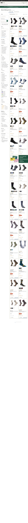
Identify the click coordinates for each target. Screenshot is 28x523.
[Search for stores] (7, 21)
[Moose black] (22, 288)
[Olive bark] (22, 209)
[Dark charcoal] (10, 209)
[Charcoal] (15, 26)
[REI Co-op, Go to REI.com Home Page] (2, 2)
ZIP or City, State (3, 19)
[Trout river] (19, 288)
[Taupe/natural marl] (19, 26)
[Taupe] (14, 46)
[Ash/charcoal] (10, 66)
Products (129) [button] (11, 11)
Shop (4, 2)
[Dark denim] (23, 209)
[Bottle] (19, 268)
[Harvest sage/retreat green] (10, 249)
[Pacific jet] (13, 209)
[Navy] (20, 146)
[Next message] (24, 6)
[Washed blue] (10, 86)
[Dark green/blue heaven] (13, 308)
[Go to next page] (21, 322)
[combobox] (14, 4)
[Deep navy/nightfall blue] (22, 172)
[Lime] (11, 191)
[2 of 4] (22, 248)
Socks (4, 8)
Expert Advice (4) (16, 11)
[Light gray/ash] (20, 26)
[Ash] (12, 126)
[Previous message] (2, 6)
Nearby (7, 19)
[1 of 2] (22, 171)
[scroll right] (17, 26)
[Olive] (13, 26)
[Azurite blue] (12, 249)
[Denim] (16, 26)
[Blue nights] (20, 191)
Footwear (2, 8)
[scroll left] (10, 26)
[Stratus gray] (19, 191)
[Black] (11, 26)
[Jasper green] (13, 86)
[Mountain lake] (13, 146)
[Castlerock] (12, 86)
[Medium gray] (10, 172)
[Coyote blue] (19, 209)
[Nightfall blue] (19, 46)
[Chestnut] (13, 172)
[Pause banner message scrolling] (25, 6)
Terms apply (21, 160)
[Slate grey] (12, 209)
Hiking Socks (6, 8)
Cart (25, 2)
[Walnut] (14, 106)
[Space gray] (13, 46)
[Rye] (14, 26)
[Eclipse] (12, 106)
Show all (2, 97)
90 (26, 14)
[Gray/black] (19, 229)
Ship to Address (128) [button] (5, 24)
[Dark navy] (16, 209)
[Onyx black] (10, 146)
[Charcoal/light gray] (20, 46)
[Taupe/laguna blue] (20, 172)
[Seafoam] (16, 46)
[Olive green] (14, 209)
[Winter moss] (22, 86)
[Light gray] (19, 86)
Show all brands (3, 37)
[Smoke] (20, 209)
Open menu (26, 2)
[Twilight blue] (20, 86)
